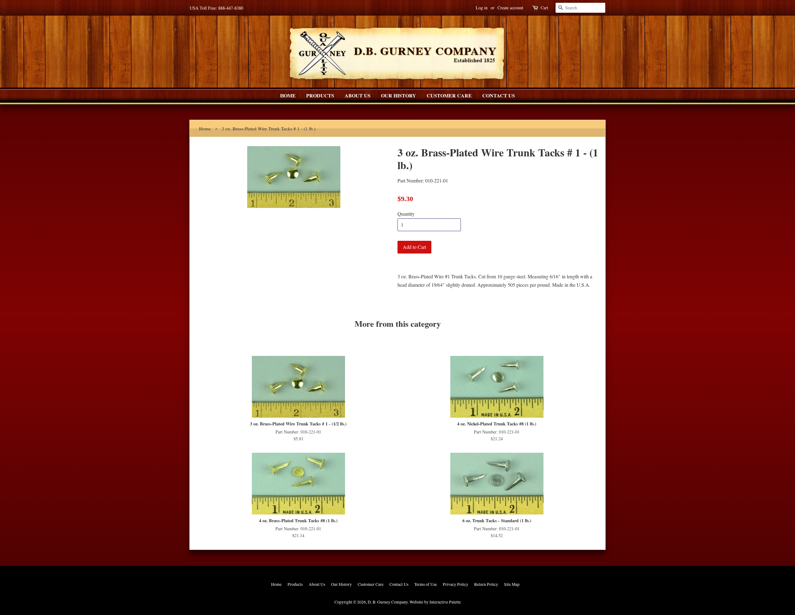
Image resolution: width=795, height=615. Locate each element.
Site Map (512, 584)
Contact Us (498, 95)
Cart (544, 8)
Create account (510, 8)
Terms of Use (425, 584)
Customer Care (449, 95)
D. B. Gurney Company (388, 602)
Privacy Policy (455, 584)
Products (320, 95)
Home (288, 95)
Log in (482, 8)
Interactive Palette (445, 602)
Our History (398, 95)
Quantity (406, 213)
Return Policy (486, 584)
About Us (357, 95)
